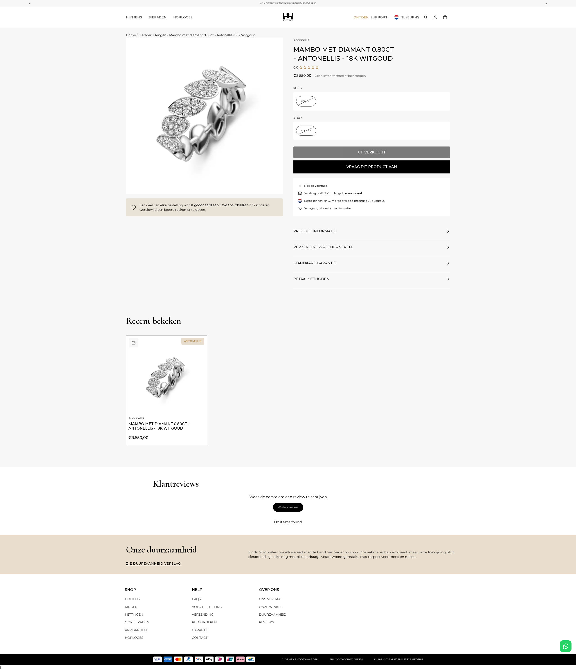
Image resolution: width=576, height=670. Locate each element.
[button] (309, 67)
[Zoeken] (426, 17)
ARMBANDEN (136, 630)
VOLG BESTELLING (207, 607)
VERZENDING (203, 614)
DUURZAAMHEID (272, 614)
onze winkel (353, 193)
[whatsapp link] (566, 646)
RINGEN (131, 607)
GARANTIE (200, 630)
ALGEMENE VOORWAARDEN (300, 659)
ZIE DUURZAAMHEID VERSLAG (153, 563)
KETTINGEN (134, 614)
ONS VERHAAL (270, 599)
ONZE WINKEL (270, 607)
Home (131, 35)
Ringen (160, 35)
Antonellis (301, 40)
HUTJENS (132, 599)
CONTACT (199, 638)
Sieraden (145, 35)
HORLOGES (134, 638)
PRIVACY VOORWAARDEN (346, 659)
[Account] (435, 17)
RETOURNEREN (204, 622)
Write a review (288, 507)
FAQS (196, 599)
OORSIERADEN (137, 622)
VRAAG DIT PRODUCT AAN (371, 167)
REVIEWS (266, 622)
